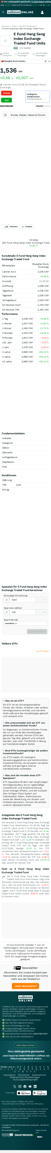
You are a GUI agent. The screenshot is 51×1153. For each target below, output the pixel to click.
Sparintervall (11, 619)
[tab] (25, 708)
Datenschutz (39, 1075)
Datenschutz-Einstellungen (25, 1077)
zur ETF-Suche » (43, 651)
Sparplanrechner (22, 805)
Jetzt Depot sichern (25, 1045)
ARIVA (37, 1104)
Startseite (5, 26)
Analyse (28, 226)
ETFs (14, 26)
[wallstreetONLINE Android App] (40, 1095)
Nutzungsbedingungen (25, 1079)
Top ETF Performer (27, 26)
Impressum (9, 1075)
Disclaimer (24, 1075)
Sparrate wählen (13, 608)
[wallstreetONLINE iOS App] (24, 1095)
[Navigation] (3, 12)
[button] (13, 700)
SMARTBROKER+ (40, 1034)
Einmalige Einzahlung (15, 595)
